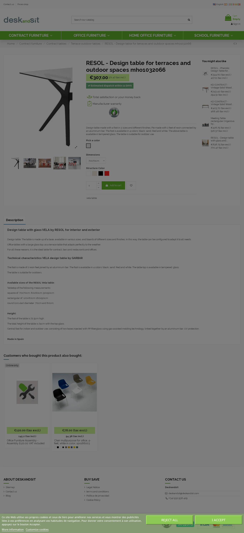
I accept (218, 520)
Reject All (169, 520)
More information (13, 529)
